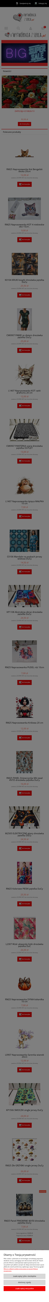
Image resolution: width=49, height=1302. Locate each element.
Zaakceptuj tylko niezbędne (24, 1276)
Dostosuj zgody (24, 1282)
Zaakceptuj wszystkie (24, 1288)
